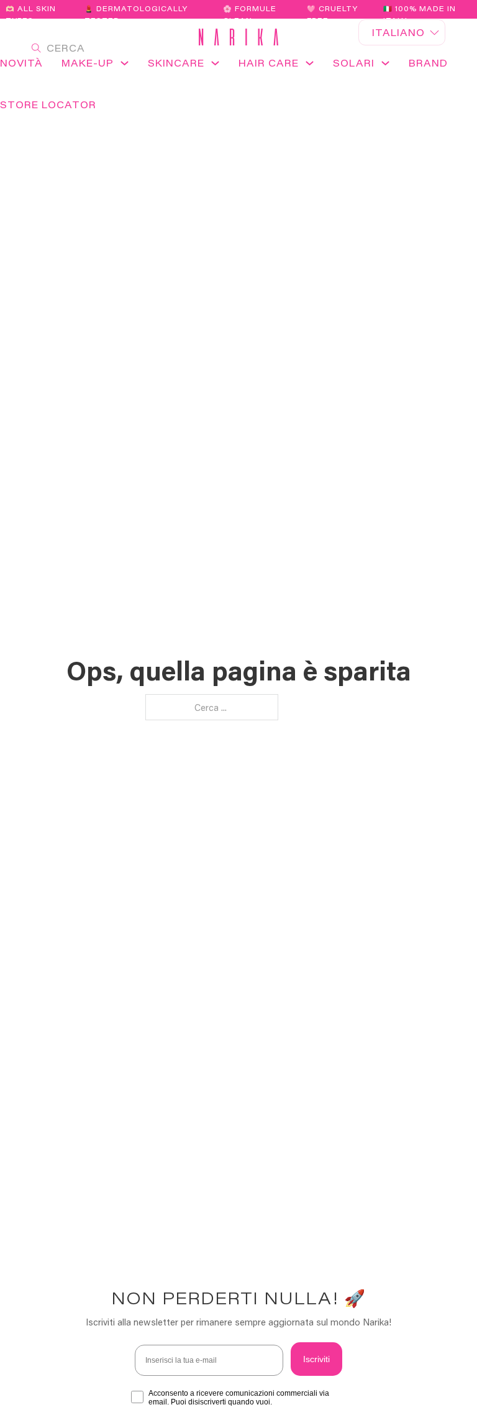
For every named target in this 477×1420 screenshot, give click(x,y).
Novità (21, 63)
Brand (428, 63)
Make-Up (87, 63)
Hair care (268, 63)
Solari (354, 63)
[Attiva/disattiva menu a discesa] (124, 66)
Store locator (48, 104)
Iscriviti (316, 1359)
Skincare (176, 63)
